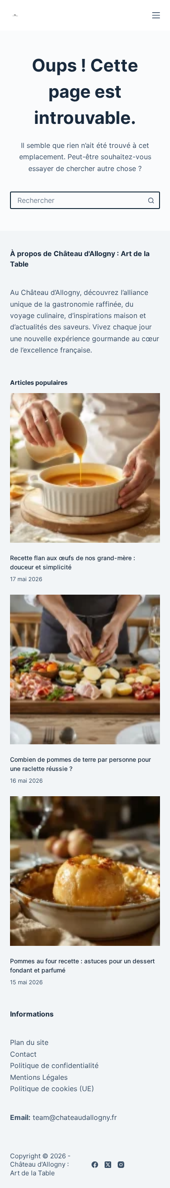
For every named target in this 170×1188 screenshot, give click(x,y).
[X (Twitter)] (108, 1164)
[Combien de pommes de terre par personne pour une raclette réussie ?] (85, 669)
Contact (23, 1054)
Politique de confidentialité (54, 1065)
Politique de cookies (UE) (52, 1088)
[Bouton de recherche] (151, 200)
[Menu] (156, 15)
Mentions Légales (39, 1077)
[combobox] (77, 200)
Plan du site (29, 1042)
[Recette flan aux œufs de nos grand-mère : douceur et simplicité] (85, 468)
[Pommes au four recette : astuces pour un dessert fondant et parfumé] (85, 871)
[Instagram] (121, 1164)
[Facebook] (95, 1164)
